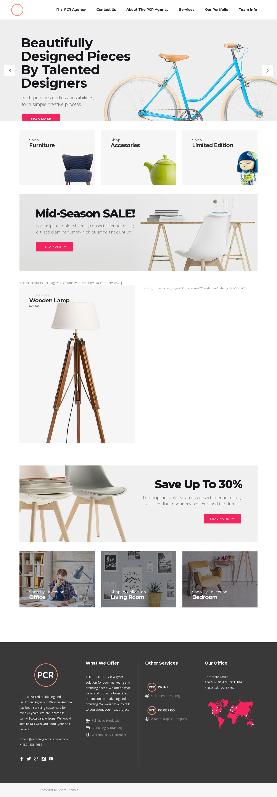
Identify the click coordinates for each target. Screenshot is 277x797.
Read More (51, 246)
